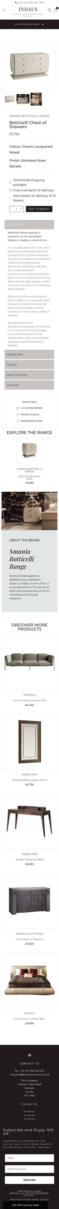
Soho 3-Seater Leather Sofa (29, 700)
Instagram (29, 1115)
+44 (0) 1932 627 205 (31, 2)
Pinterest (29, 1119)
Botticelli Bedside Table (29, 477)
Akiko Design (40, 1199)
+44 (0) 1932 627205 (32, 1070)
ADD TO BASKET (39, 209)
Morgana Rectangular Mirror (29, 779)
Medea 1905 (29, 774)
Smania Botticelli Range (29, 116)
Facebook (29, 1111)
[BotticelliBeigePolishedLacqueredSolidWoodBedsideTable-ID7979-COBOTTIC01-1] (29, 66)
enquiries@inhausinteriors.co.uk (29, 1074)
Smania (29, 1013)
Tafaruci (29, 694)
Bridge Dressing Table (29, 859)
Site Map (29, 1195)
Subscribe (29, 1180)
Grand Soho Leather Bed (29, 1018)
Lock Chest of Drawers (29, 939)
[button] (4, 10)
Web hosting (18, 1199)
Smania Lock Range (29, 933)
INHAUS (28, 9)
